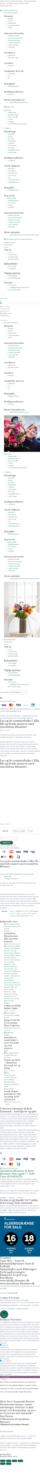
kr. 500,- (34, 913)
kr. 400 (24, 913)
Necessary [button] (3, 1343)
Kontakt (8, 282)
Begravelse (9, 196)
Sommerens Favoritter (13, 716)
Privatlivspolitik (13, 1293)
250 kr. (12, 911)
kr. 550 (12, 916)
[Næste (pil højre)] (8, 1463)
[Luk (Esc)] (20, 1461)
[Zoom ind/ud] (3, 1461)
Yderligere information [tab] (11, 878)
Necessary (5, 1345)
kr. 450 (29, 913)
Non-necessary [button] (5, 1359)
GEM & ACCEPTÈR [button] (6, 1375)
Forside (2, 716)
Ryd (31, 831)
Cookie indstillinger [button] (22, 1308)
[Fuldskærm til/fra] (8, 1461)
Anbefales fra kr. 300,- (22, 911)
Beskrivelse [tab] (7, 876)
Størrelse (5, 831)
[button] (20, 869)
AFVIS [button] (2, 1308)
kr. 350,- (18, 913)
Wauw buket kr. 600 (26, 916)
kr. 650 (17, 916)
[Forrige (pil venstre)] (3, 1463)
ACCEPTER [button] (35, 1305)
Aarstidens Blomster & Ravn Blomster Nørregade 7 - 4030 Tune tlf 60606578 (17, 1173)
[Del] (14, 1461)
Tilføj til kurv (6, 842)
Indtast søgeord (5, 692)
